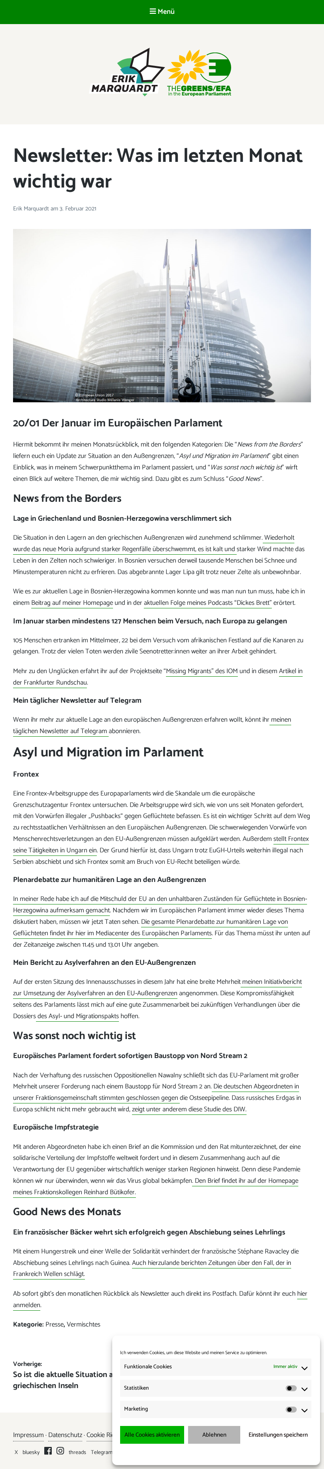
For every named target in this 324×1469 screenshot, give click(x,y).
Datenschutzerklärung (221, 1454)
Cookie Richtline (108, 1435)
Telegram (102, 1452)
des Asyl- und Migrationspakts (77, 1016)
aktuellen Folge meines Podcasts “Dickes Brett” (208, 602)
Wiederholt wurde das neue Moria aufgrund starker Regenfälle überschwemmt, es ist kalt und (153, 543)
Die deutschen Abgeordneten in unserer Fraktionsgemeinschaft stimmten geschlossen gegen (156, 1092)
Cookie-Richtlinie (180, 1454)
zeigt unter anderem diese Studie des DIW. (189, 1109)
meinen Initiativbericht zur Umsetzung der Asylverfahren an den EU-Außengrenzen (157, 987)
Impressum (258, 1454)
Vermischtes (83, 1324)
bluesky (31, 1452)
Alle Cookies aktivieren (152, 1435)
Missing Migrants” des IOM (202, 671)
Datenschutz (65, 1435)
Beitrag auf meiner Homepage (72, 602)
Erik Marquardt (32, 209)
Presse (54, 1324)
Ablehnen (214, 1435)
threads (77, 1452)
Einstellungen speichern (278, 1435)
